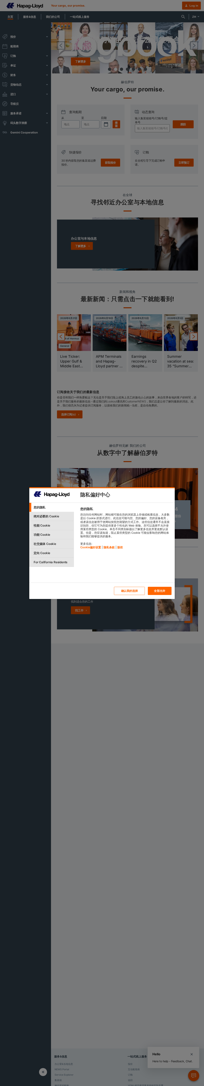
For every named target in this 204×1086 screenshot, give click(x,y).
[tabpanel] (125, 529)
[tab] (51, 507)
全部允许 (159, 590)
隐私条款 (109, 547)
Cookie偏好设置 (90, 547)
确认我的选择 (129, 590)
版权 (120, 547)
